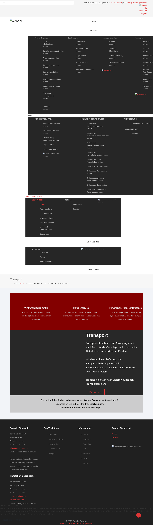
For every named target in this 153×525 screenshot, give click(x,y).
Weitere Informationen (70, 523)
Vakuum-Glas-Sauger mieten (147, 72)
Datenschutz (87, 444)
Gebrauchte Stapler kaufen (97, 166)
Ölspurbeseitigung (47, 218)
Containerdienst (46, 213)
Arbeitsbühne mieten (42, 38)
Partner (42, 257)
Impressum (86, 439)
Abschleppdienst (46, 209)
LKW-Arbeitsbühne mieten (48, 43)
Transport (43, 204)
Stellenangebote (46, 261)
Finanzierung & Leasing (141, 124)
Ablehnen (20, 520)
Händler (135, 134)
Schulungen (44, 234)
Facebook (115, 434)
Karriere (85, 463)
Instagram (115, 438)
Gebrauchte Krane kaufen (97, 185)
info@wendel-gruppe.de (137, 2)
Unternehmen (36, 249)
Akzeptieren (7, 520)
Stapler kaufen (48, 145)
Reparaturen (77, 204)
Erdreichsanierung (47, 222)
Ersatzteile (76, 209)
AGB (84, 449)
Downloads (44, 252)
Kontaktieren (95, 392)
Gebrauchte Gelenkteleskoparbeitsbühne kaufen (98, 135)
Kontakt (85, 434)
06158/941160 (116, 2)
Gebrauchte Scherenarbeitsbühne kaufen (95, 126)
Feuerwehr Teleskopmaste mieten (48, 95)
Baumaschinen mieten (109, 38)
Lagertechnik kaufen (50, 149)
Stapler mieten (73, 38)
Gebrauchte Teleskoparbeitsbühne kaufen (95, 145)
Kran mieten (139, 38)
